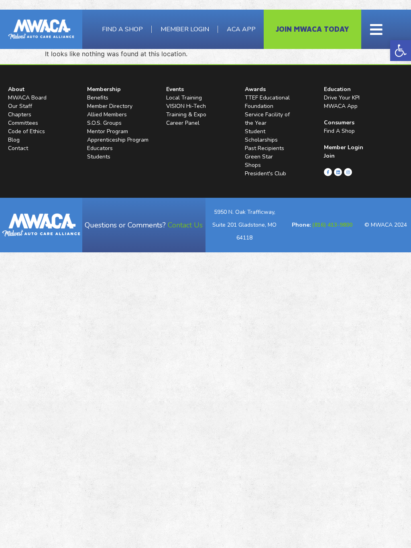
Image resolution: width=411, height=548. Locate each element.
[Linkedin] (338, 172)
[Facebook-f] (328, 172)
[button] (400, 50)
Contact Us (185, 225)
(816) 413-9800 (332, 225)
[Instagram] (348, 172)
